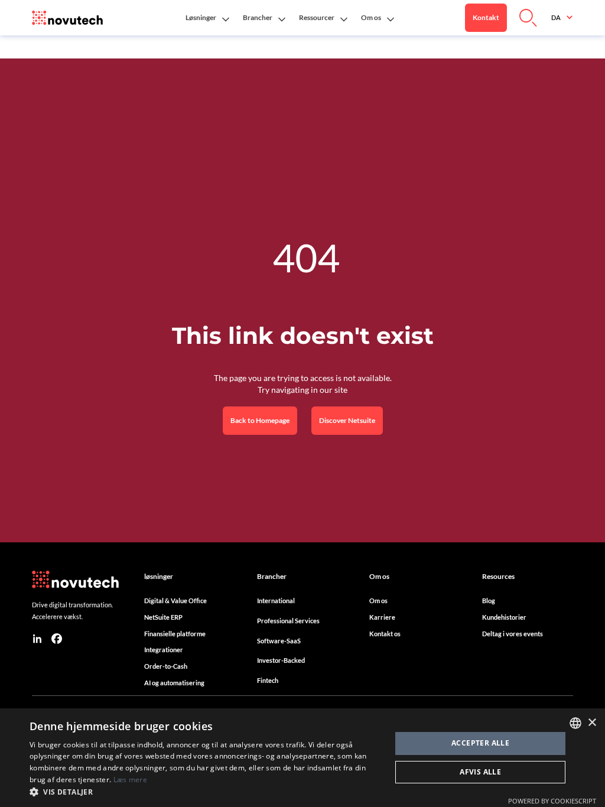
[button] (207, 17)
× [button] (591, 722)
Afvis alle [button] (480, 772)
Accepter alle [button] (480, 743)
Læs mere (130, 780)
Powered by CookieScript (552, 800)
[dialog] (302, 757)
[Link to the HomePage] (67, 18)
